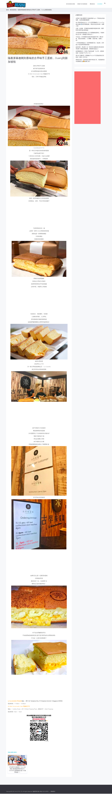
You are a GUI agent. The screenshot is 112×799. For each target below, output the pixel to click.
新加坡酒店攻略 (70, 4)
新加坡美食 (13, 10)
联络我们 (53, 791)
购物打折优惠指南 (82, 4)
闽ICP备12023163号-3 (43, 791)
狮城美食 (92, 4)
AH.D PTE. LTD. (18, 791)
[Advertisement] (39, 90)
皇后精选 (99, 4)
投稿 (9, 752)
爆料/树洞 (14, 752)
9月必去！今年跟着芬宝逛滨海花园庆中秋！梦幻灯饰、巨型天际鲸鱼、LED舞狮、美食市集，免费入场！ (89, 38)
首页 (7, 10)
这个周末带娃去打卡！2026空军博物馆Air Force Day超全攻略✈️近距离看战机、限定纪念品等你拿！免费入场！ (90, 24)
